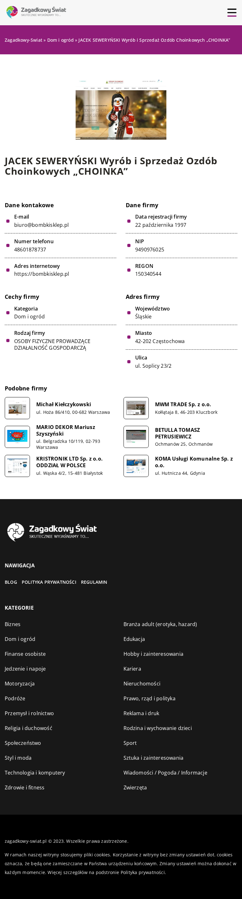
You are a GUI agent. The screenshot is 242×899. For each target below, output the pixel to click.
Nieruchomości (142, 683)
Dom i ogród (29, 316)
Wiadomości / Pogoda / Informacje (165, 772)
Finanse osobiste (25, 653)
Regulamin (94, 582)
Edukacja (134, 639)
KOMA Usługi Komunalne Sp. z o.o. (194, 462)
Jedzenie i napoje (25, 668)
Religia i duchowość (28, 728)
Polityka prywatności (49, 582)
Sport (130, 742)
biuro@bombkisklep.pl (41, 225)
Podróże (15, 698)
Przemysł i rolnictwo (29, 713)
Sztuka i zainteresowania (154, 757)
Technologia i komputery (35, 772)
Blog (11, 582)
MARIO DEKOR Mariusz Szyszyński (65, 430)
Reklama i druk (141, 713)
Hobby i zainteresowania (154, 653)
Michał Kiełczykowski (63, 404)
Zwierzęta (135, 787)
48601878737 (30, 249)
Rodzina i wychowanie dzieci (158, 728)
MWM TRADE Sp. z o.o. (183, 404)
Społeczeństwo (23, 742)
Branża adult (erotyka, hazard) (160, 624)
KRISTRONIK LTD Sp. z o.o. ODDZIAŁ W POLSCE (69, 462)
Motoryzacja (20, 683)
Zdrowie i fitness (24, 787)
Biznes (12, 624)
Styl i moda (18, 757)
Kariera (132, 668)
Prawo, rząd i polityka (150, 698)
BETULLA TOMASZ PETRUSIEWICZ (177, 433)
